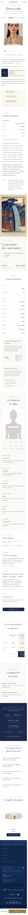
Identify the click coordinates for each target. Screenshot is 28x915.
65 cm (16, 445)
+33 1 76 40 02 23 (8, 871)
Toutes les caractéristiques (9, 139)
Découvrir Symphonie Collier (22, 654)
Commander (17, 911)
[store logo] (13, 2)
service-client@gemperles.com (7, 875)
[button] (13, 759)
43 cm (11, 442)
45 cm (16, 442)
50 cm (21, 442)
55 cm (5, 445)
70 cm (21, 445)
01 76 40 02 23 (14, 105)
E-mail (20, 105)
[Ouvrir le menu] (1, 2)
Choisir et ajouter (13, 834)
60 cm (10, 445)
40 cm (5, 442)
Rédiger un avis (13, 609)
